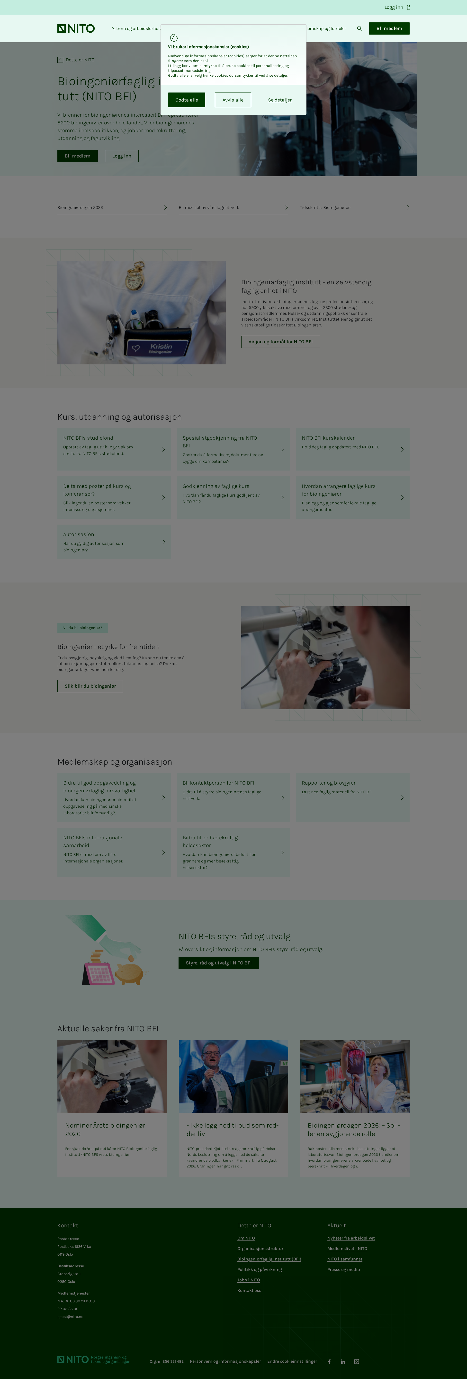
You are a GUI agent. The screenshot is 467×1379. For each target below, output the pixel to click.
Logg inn (394, 7)
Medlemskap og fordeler (322, 28)
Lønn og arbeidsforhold (139, 28)
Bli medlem (389, 28)
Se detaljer (280, 100)
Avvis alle (233, 100)
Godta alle (186, 100)
